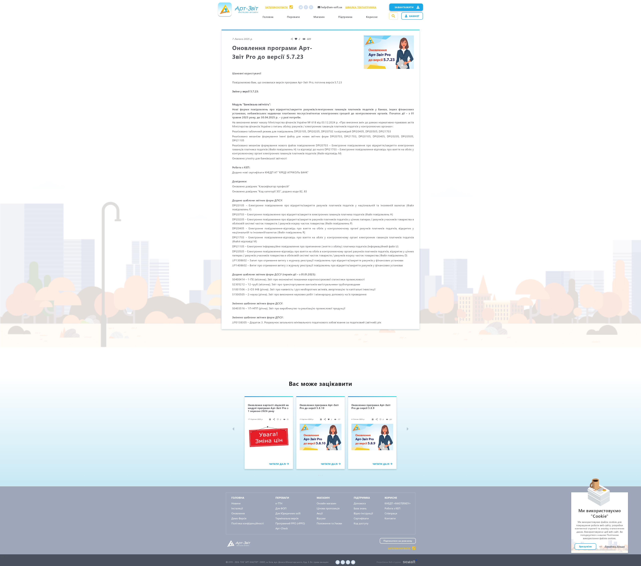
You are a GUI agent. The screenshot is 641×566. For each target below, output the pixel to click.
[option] (269, 432)
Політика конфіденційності (247, 523)
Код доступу (361, 523)
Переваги (293, 16)
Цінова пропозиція (328, 508)
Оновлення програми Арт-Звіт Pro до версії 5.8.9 (370, 406)
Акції (320, 513)
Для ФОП (280, 508)
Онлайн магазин (326, 503)
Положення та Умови (329, 523)
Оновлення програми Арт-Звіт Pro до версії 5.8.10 (319, 406)
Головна (268, 16)
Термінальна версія (286, 518)
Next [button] (407, 429)
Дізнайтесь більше (615, 546)
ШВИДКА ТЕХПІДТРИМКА (360, 7)
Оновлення (238, 513)
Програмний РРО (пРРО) (290, 523)
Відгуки (321, 518)
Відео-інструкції (363, 513)
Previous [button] (233, 429)
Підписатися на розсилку (397, 540)
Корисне (372, 16)
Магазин (319, 16)
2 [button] (321, 475)
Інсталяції (237, 508)
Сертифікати (361, 518)
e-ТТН (278, 503)
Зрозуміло (585, 546)
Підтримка (345, 16)
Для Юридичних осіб (287, 513)
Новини (236, 503)
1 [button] (319, 475)
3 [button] (322, 475)
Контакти (390, 518)
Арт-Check (281, 528)
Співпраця (391, 513)
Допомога (360, 503)
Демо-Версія (238, 518)
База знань (360, 508)
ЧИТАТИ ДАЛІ (277, 464)
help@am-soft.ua (331, 7)
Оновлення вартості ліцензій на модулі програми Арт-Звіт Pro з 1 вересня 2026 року (268, 408)
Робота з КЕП (392, 508)
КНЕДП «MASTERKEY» (397, 503)
